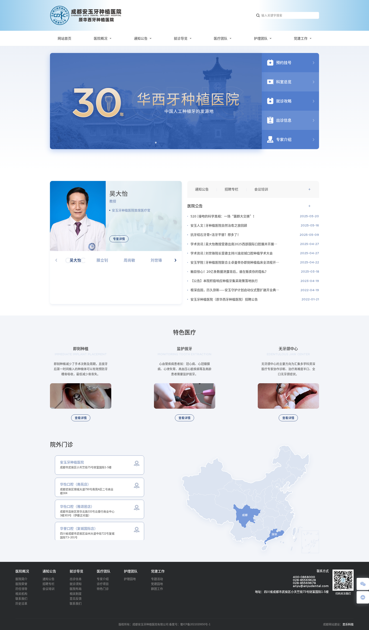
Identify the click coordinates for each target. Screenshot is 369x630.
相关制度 (76, 593)
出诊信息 (76, 578)
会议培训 (261, 189)
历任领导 (21, 588)
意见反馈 (76, 598)
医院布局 (76, 588)
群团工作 (157, 588)
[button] (156, 142)
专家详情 (119, 238)
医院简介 (21, 578)
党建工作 (301, 38)
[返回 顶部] (363, 597)
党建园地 (157, 583)
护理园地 (130, 578)
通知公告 (141, 38)
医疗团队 (220, 38)
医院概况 (100, 38)
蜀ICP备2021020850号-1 (195, 624)
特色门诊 (103, 588)
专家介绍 (103, 578)
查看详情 (81, 417)
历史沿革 (21, 603)
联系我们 (21, 598)
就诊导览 (180, 38)
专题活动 (157, 578)
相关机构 (21, 593)
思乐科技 (348, 624)
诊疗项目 (103, 583)
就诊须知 (76, 583)
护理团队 (261, 38)
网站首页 (64, 38)
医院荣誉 (21, 583)
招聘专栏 (231, 189)
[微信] (363, 584)
